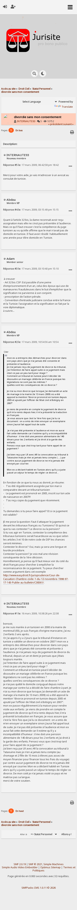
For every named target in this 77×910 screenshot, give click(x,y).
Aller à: (23, 834)
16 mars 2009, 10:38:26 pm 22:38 (31, 613)
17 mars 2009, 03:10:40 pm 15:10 (31, 268)
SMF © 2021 (35, 864)
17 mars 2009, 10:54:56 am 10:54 (30, 342)
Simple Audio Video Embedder (20, 867)
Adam (11, 259)
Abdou (11, 200)
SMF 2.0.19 (20, 864)
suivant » (68, 124)
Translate (67, 106)
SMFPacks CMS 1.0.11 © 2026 (39, 887)
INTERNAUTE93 (26, 121)
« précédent (55, 124)
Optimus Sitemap (50, 867)
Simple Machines (53, 864)
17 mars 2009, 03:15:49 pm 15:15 (31, 209)
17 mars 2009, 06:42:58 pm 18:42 (31, 165)
